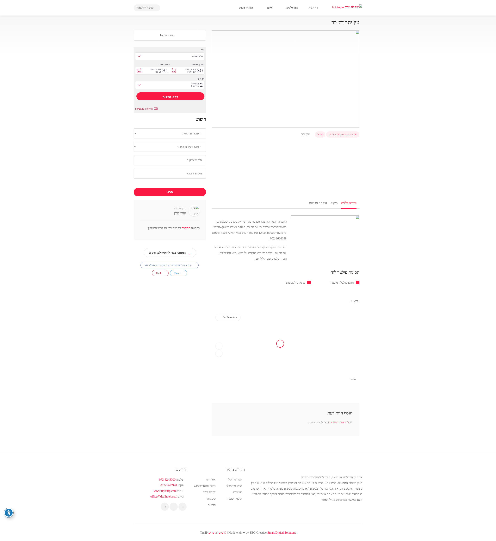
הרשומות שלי (234, 485)
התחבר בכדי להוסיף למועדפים (167, 252)
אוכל (320, 134)
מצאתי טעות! (168, 35)
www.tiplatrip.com (165, 490)
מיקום (334, 203)
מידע (270, 7)
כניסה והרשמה (145, 7)
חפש (170, 192)
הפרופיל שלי (235, 479)
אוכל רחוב (334, 134)
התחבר (185, 228)
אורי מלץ (180, 213)
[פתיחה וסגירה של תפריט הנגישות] (8, 512)
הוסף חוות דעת (318, 203)
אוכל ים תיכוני (349, 134)
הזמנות (212, 505)
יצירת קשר (209, 492)
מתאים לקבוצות (295, 282)
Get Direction (230, 317)
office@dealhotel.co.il (163, 496)
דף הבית (314, 7)
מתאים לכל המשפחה (341, 282)
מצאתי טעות (246, 7)
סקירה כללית (348, 203)
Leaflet (353, 379)
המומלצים (292, 7)
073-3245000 (167, 479)
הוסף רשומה (234, 498)
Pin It (159, 273)
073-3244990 (168, 485)
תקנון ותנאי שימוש (205, 485)
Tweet (177, 273)
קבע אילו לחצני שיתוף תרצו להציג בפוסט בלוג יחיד (168, 265)
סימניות (211, 498)
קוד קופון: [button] (144, 109)
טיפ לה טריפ (215, 532)
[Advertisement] (285, 167)
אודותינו (211, 479)
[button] (219, 346)
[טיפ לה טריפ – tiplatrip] (347, 6)
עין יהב (306, 134)
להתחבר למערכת (338, 422)
